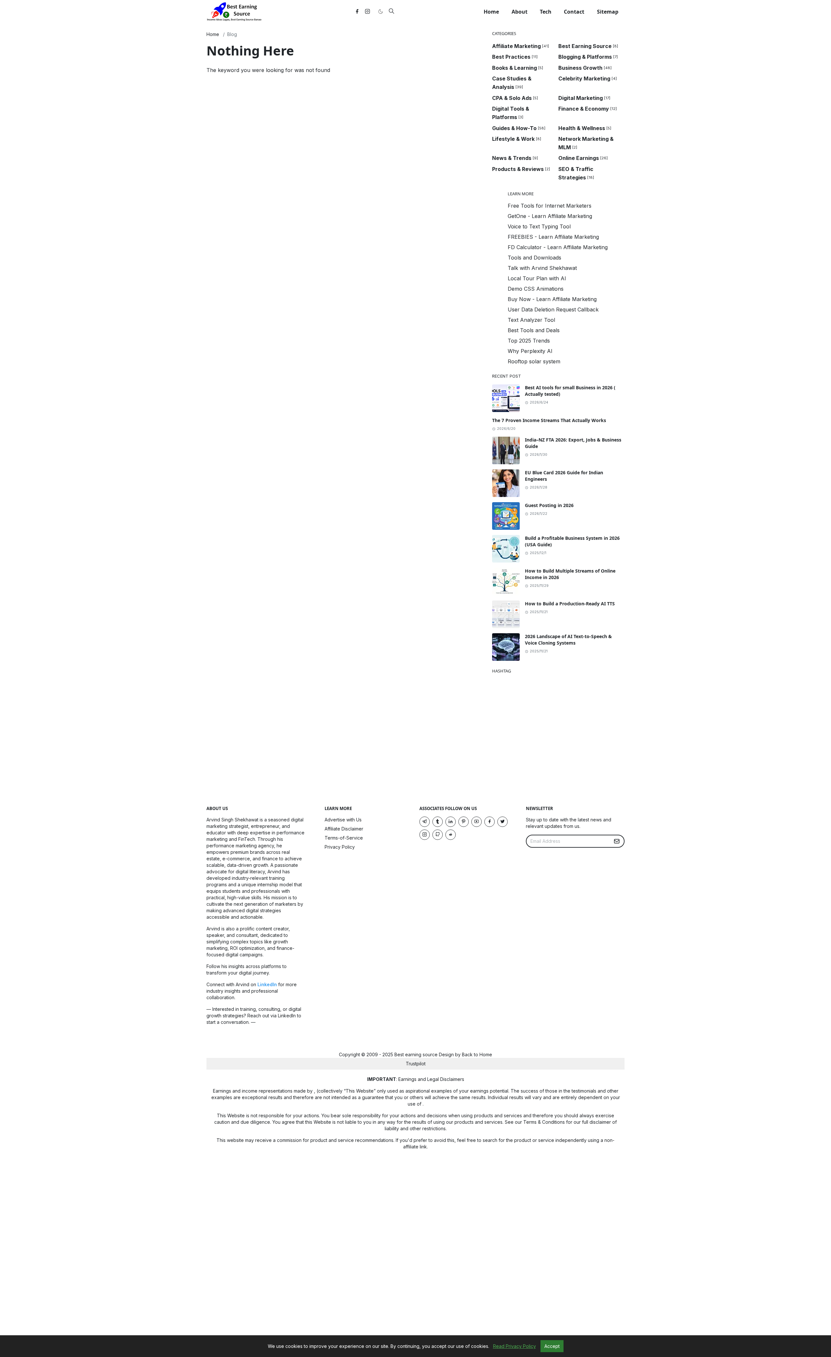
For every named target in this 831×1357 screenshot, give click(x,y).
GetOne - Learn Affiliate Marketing (550, 216)
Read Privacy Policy (514, 1346)
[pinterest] (463, 822)
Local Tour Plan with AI (537, 278)
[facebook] (357, 12)
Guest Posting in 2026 (549, 505)
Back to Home (477, 1054)
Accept (552, 1346)
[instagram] (367, 12)
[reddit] (450, 835)
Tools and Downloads (534, 257)
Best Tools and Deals (534, 330)
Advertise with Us (343, 819)
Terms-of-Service (344, 838)
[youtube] (476, 822)
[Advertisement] (344, 150)
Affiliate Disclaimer (344, 828)
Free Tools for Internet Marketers (549, 205)
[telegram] (424, 822)
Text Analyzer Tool (531, 320)
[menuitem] (491, 11)
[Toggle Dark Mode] (380, 11)
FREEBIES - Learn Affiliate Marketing (553, 237)
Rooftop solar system (534, 361)
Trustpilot (416, 1063)
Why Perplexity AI (530, 351)
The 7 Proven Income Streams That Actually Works (549, 420)
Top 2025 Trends (529, 340)
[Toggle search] (391, 11)
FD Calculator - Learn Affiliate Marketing (558, 247)
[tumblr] (437, 822)
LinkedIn (267, 984)
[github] (437, 835)
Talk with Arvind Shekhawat (542, 268)
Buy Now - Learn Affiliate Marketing (552, 299)
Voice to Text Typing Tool (539, 226)
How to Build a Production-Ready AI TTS (570, 603)
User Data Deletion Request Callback (553, 309)
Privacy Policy (340, 847)
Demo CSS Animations (536, 288)
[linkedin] (450, 822)
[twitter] (502, 822)
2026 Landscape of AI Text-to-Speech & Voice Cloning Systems (568, 639)
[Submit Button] (617, 841)
